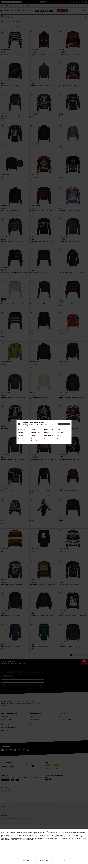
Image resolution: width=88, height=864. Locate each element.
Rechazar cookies (44, 860)
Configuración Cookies (81, 838)
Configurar (62, 860)
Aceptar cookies (25, 860)
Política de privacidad (28, 839)
